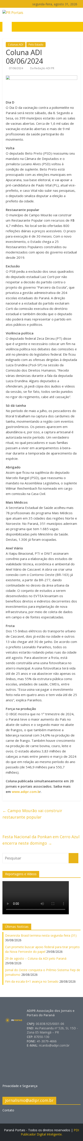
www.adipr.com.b (26, 791)
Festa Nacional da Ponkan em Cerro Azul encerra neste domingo (40, 840)
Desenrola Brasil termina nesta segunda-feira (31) (41, 935)
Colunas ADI (15, 44)
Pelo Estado (36, 44)
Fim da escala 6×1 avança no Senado (31, 981)
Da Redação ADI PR (42, 68)
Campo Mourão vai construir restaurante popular (32, 814)
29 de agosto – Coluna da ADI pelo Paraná (35, 958)
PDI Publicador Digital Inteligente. (50, 1132)
